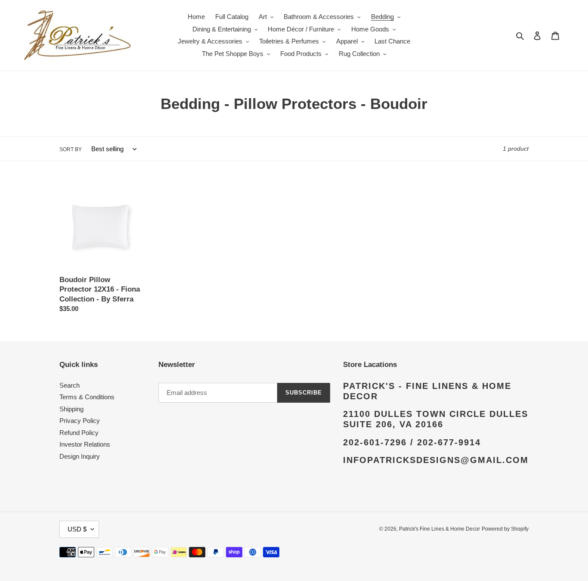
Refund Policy (79, 432)
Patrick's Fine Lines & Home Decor (439, 529)
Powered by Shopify (505, 529)
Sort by (70, 149)
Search (69, 385)
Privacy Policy (79, 420)
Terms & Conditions (87, 397)
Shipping (71, 409)
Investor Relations (84, 444)
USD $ (77, 529)
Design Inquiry (79, 456)
